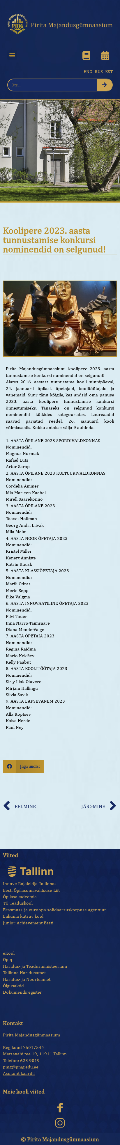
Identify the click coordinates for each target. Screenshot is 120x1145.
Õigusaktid (13, 985)
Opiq (7, 959)
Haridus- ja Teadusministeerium (35, 966)
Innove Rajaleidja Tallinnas (30, 883)
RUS (99, 71)
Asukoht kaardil (19, 1073)
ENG (88, 71)
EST (109, 71)
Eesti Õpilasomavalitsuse (27, 890)
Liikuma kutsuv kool (23, 916)
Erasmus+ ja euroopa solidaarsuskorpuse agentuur (54, 909)
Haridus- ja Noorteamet (26, 979)
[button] (12, 55)
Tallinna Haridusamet (24, 972)
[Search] (104, 85)
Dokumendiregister (22, 992)
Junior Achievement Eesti (28, 923)
